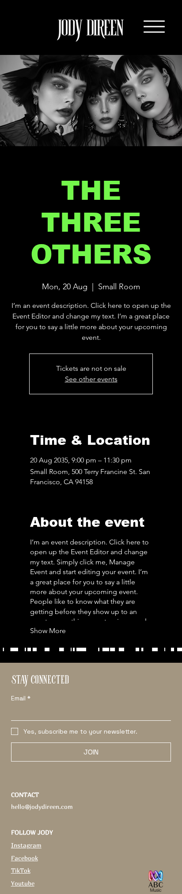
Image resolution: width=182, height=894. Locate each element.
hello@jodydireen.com (42, 806)
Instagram (26, 845)
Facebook (24, 858)
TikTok (20, 870)
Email (20, 698)
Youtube (22, 883)
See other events (91, 379)
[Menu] (154, 26)
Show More (48, 630)
